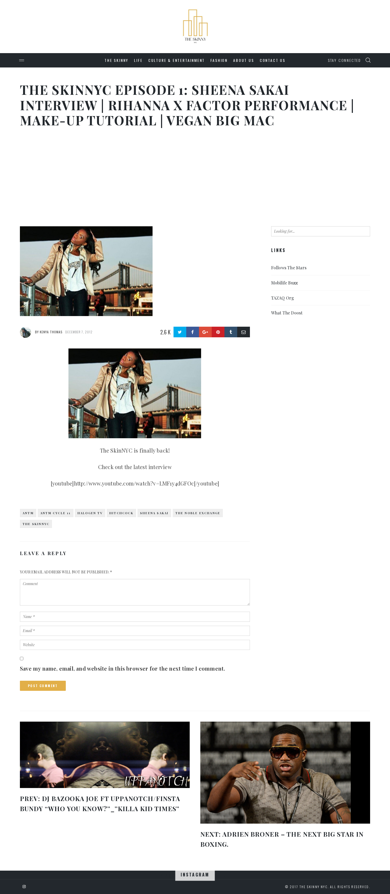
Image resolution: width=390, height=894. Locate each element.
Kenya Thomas (51, 332)
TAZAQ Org (282, 298)
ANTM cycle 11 (55, 513)
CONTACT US (272, 60)
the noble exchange (197, 513)
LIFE (138, 60)
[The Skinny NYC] (195, 4)
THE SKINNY (116, 60)
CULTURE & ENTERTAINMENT (176, 60)
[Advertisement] (195, 178)
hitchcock (121, 513)
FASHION (219, 60)
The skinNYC (36, 524)
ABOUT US (243, 60)
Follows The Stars (288, 267)
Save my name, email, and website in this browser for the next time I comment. (122, 668)
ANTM (28, 513)
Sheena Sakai (154, 513)
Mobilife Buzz (284, 283)
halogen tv (90, 513)
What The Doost (287, 313)
